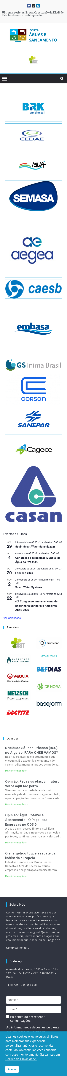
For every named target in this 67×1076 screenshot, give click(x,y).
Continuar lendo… (17, 947)
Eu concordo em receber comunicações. (27, 1018)
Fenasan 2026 (24, 573)
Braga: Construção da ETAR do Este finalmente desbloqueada (33, 14)
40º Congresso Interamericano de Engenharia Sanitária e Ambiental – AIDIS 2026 (37, 605)
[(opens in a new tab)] (33, 59)
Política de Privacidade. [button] (21, 1059)
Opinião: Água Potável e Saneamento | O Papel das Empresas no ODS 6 (26, 819)
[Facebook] (29, 5)
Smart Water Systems (28, 587)
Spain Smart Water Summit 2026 (35, 546)
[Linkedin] (38, 5)
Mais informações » (16, 770)
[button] (8, 60)
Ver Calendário (12, 618)
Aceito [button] (12, 1069)
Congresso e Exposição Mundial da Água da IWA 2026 (37, 560)
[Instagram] (33, 5)
